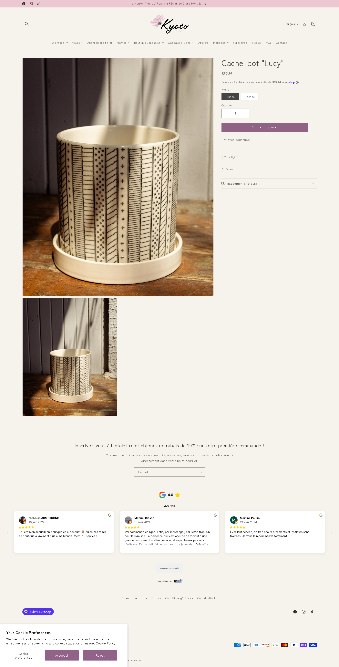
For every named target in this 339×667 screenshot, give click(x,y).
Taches (250, 97)
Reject (100, 655)
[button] (26, 24)
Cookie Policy (106, 643)
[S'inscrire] (200, 472)
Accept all (61, 655)
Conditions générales (179, 598)
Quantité (226, 105)
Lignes (230, 97)
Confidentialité (207, 598)
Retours (156, 598)
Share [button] (230, 169)
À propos (141, 598)
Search (126, 598)
